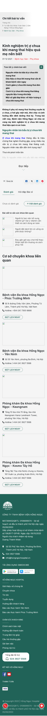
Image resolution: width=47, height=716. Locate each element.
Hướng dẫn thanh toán (12, 630)
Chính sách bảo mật (11, 626)
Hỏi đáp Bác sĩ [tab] (25, 192)
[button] (41, 67)
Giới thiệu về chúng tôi (12, 586)
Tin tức (5, 595)
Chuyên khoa (8, 590)
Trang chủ (6, 23)
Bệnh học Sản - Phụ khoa (27, 59)
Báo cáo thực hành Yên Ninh (15, 608)
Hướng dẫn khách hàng (13, 603)
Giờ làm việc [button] (7, 643)
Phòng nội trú (8, 648)
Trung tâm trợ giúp (11, 635)
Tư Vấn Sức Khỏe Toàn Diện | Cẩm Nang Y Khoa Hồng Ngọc (17, 27)
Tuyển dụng (7, 599)
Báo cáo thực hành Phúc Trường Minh (20, 612)
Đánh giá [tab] (8, 192)
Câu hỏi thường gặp (11, 639)
